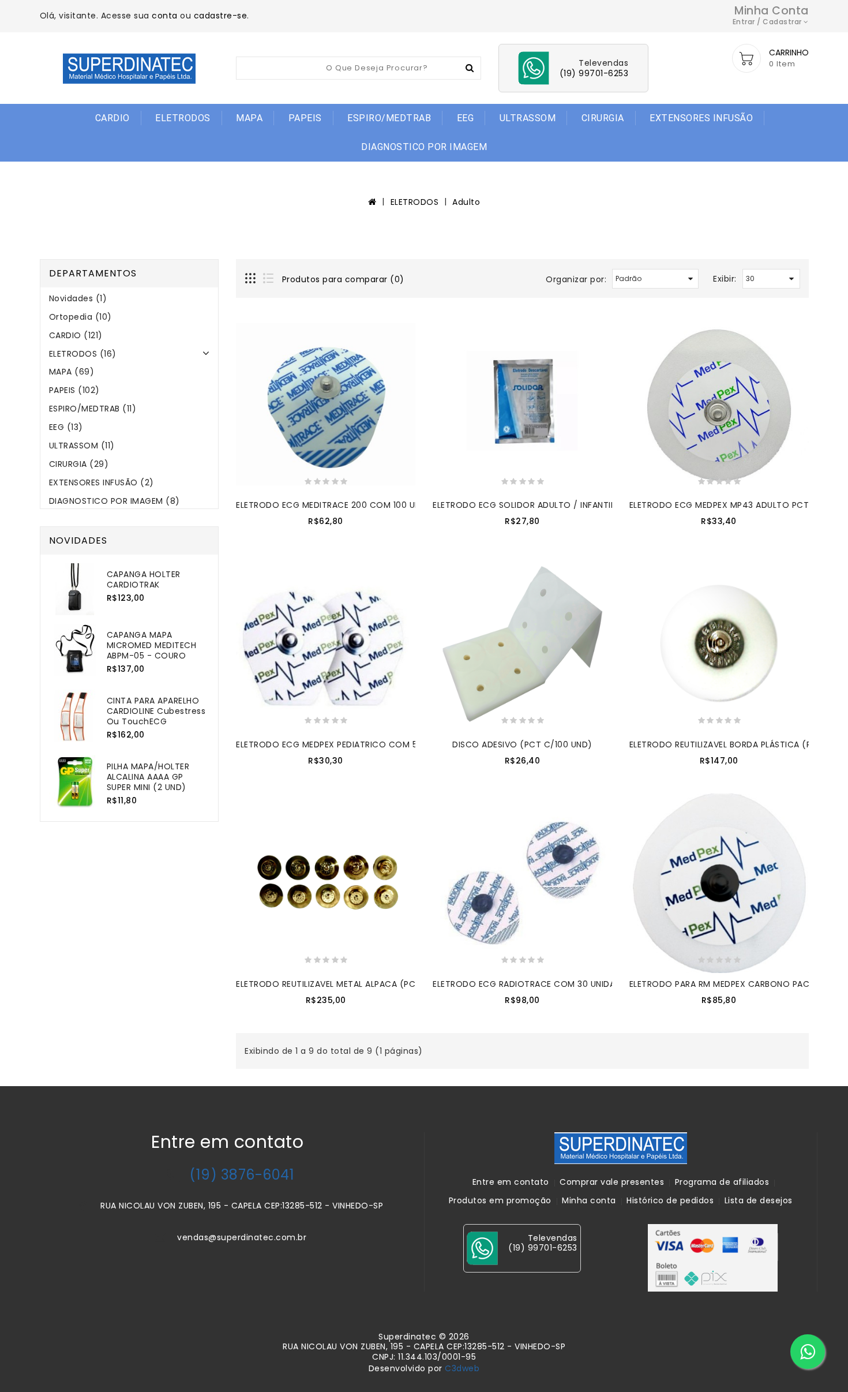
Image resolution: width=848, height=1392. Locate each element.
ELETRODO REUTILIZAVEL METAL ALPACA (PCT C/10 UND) (351, 984)
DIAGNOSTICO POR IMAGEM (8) (114, 501)
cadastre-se (220, 15)
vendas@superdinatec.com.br (241, 1237)
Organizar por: (576, 279)
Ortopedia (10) (80, 317)
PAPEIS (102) (74, 390)
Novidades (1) (78, 298)
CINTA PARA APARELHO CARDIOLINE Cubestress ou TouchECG (156, 711)
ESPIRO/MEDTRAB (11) (93, 408)
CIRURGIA (602, 118)
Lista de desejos (759, 1200)
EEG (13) (66, 427)
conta (165, 15)
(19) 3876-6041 (241, 1175)
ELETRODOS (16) (83, 354)
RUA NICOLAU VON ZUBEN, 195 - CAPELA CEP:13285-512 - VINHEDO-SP (241, 1205)
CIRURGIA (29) (79, 464)
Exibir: (725, 279)
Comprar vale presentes (612, 1182)
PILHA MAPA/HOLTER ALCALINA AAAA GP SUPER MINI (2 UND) (148, 777)
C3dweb (462, 1368)
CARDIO (112, 118)
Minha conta (589, 1200)
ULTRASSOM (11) (82, 445)
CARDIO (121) (76, 335)
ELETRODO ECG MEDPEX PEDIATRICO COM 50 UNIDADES (350, 744)
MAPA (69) (72, 371)
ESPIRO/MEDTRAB (389, 118)
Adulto (466, 202)
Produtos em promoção (500, 1200)
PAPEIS (305, 118)
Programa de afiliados (722, 1182)
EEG (465, 118)
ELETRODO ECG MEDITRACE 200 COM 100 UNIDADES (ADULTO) (365, 505)
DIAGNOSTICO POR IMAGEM (424, 146)
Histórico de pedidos (670, 1200)
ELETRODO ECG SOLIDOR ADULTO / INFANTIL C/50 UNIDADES (557, 505)
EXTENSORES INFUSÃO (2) (101, 482)
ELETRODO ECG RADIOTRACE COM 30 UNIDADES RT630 (546, 984)
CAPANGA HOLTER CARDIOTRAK (144, 579)
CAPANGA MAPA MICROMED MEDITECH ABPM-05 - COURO (152, 645)
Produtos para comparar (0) (343, 279)
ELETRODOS (183, 118)
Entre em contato (510, 1182)
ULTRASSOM (528, 118)
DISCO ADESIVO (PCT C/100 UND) (522, 744)
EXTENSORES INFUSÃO (701, 118)
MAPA (249, 118)
